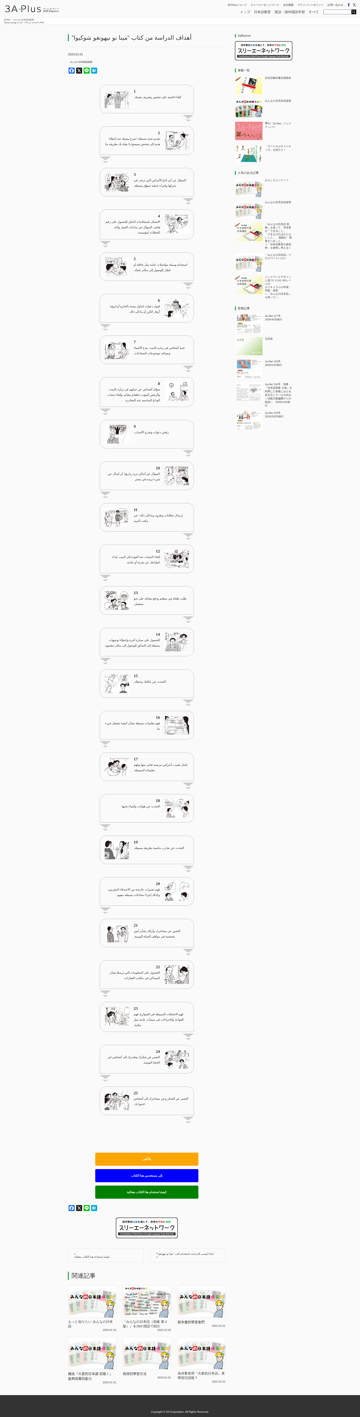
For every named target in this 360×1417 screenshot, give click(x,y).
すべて (314, 12)
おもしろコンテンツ (277, 180)
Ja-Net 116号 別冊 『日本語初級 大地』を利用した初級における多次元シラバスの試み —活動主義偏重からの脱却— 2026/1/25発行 (278, 395)
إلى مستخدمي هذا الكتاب (146, 1175)
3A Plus (32, 9)
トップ (245, 12)
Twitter (354, 5)
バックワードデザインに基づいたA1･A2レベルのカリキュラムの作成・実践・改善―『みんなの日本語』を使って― (278, 287)
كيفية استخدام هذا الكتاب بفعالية (147, 1192)
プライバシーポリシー (310, 4)
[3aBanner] (263, 59)
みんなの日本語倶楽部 (81, 62)
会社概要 (288, 4)
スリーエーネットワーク (264, 4)
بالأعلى (146, 1159)
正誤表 (269, 338)
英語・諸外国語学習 (289, 12)
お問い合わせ (335, 4)
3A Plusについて (237, 4)
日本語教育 (262, 12)
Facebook (349, 5)
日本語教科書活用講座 (278, 77)
